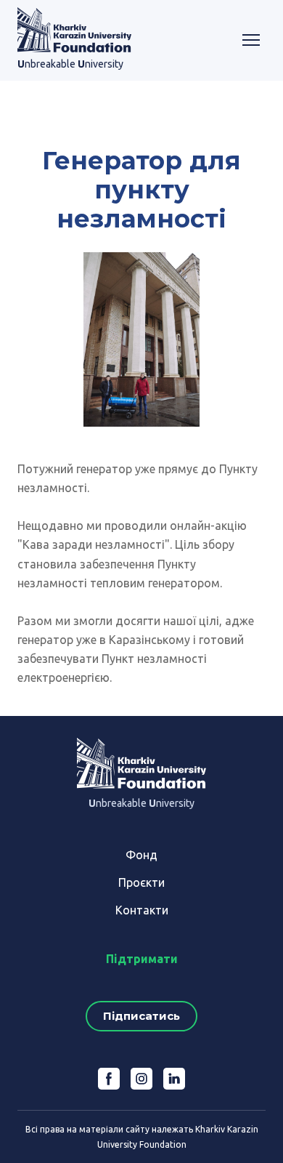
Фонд (141, 854)
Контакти (141, 910)
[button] (141, 1016)
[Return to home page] (74, 29)
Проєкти (141, 882)
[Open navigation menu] (251, 40)
